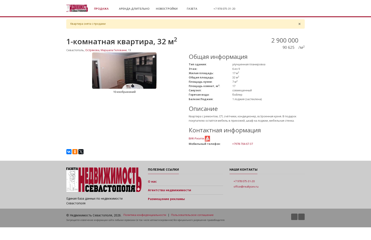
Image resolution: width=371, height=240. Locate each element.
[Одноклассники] (75, 151)
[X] (81, 151)
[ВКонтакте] (68, 151)
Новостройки (167, 9)
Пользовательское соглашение (192, 215)
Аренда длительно (134, 9)
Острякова (92, 50)
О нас (152, 181)
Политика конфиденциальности (144, 215)
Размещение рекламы (166, 199)
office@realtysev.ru (246, 186)
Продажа (101, 9)
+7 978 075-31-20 (224, 9)
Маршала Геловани (114, 50)
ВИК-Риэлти (197, 138)
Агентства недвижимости (169, 190)
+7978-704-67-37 (242, 144)
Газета (191, 9)
